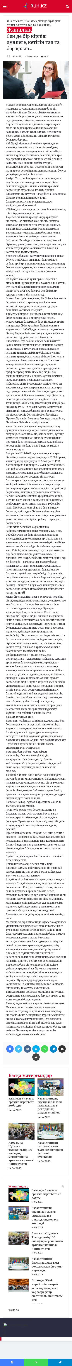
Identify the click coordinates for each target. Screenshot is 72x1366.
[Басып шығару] (36, 1057)
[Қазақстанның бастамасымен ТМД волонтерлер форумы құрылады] (50, 1139)
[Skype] (36, 1049)
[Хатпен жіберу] (62, 1049)
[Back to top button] (0, 1339)
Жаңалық (31, 21)
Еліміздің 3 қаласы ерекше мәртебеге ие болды (21, 1102)
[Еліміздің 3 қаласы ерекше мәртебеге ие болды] (21, 1095)
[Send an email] (20, 56)
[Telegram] (53, 1049)
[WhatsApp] (44, 1049)
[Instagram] (4, 1331)
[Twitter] (18, 1049)
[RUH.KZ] (36, 6)
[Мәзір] (4, 8)
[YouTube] (4, 1327)
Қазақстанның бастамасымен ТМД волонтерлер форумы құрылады (50, 1149)
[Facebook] (10, 1049)
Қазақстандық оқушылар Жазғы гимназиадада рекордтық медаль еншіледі (49, 1105)
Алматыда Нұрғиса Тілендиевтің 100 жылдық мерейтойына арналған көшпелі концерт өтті (48, 1241)
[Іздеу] (67, 8)
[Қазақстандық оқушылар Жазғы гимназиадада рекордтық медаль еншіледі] (50, 1095)
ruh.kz (14, 56)
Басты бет (16, 21)
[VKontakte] (27, 1049)
